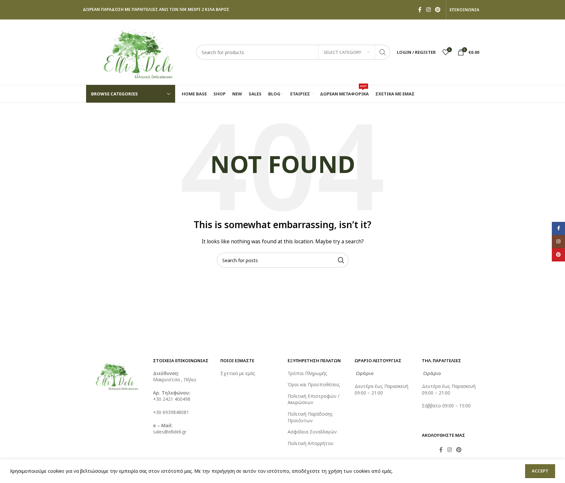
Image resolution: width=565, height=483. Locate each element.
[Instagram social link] (428, 10)
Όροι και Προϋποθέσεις (314, 384)
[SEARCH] (382, 52)
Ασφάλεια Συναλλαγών (312, 432)
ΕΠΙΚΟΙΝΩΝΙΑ (464, 10)
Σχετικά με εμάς (237, 373)
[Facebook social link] (420, 10)
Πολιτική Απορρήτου (310, 443)
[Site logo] (137, 52)
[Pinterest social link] (437, 10)
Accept (540, 471)
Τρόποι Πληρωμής (307, 373)
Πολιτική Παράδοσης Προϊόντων (310, 417)
